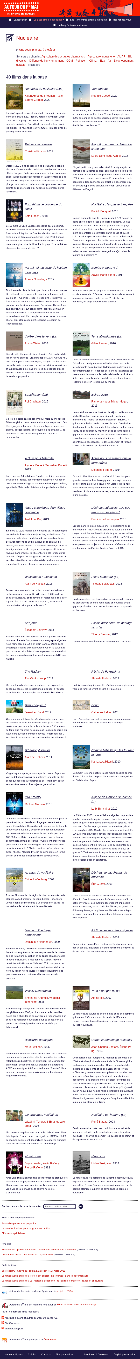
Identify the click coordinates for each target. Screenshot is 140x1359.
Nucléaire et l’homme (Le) (109, 1114)
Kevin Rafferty (51, 1163)
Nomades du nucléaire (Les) (44, 88)
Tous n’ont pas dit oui (105, 991)
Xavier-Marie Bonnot (103, 274)
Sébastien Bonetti (56, 465)
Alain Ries (97, 997)
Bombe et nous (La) (104, 267)
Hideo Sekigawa (101, 1163)
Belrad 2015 (99, 394)
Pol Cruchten (33, 401)
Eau (102, 60)
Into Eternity (33, 797)
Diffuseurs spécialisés (13, 1233)
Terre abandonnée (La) (107, 336)
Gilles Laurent (99, 343)
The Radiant (33, 671)
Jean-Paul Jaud (34, 712)
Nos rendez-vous (122, 19)
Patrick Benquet (101, 211)
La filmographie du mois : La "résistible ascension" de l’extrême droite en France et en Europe (52, 1280)
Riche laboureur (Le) (105, 576)
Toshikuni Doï (33, 519)
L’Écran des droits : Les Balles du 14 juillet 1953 (27, 1254)
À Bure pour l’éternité (39, 458)
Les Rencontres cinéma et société (88, 19)
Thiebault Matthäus (103, 583)
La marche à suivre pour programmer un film (26, 1228)
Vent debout (99, 88)
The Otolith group (35, 678)
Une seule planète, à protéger (37, 49)
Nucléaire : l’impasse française (112, 204)
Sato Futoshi (32, 215)
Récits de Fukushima (105, 671)
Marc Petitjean (33, 1046)
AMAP (121, 56)
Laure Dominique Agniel (106, 155)
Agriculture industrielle (101, 56)
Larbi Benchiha (100, 808)
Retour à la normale (38, 144)
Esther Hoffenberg (36, 879)
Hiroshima (98, 1156)
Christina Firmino (35, 151)
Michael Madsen (35, 804)
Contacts (46, 1354)
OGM (69, 60)
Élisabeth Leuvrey (35, 629)
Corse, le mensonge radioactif (111, 1040)
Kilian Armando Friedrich (40, 95)
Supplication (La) (36, 394)
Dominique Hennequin (105, 519)
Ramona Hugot (100, 401)
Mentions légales (13, 1354)
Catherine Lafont (101, 712)
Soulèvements (12, 1323)
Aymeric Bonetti (34, 465)
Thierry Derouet (100, 634)
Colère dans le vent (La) (41, 336)
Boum (95, 705)
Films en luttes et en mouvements (75, 1304)
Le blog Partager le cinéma (72, 25)
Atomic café (33, 1156)
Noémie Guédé (100, 95)
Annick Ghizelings (36, 279)
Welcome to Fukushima (41, 576)
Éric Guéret (98, 883)
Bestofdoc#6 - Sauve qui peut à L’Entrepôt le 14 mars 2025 (33, 1271)
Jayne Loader (33, 1163)
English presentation (125, 1354)
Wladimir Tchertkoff (36, 1121)
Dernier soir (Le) (14, 1328)
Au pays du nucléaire (39, 872)
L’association (20, 19)
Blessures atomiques (39, 1040)
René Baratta (99, 1121)
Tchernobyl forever (37, 750)
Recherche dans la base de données (21, 1206)
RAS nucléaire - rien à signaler (112, 930)
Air (109, 60)
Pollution (81, 60)
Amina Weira (32, 343)
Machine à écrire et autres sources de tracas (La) (31, 1318)
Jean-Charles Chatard (104, 1046)
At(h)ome (31, 623)
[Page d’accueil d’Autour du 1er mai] (21, 8)
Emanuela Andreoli (36, 997)
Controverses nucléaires (41, 1114)
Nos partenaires (64, 1354)
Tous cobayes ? (35, 705)
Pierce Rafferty (34, 1167)
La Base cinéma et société (47, 19)
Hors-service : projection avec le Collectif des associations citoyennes (39, 1249)
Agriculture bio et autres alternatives (63, 56)
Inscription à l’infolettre (96, 1354)
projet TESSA (64, 1291)
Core (49, 1339)
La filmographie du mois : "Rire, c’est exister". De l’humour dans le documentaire (45, 1276)
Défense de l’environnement (46, 60)
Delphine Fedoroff (102, 469)
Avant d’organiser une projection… (20, 1223)
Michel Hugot (119, 401)
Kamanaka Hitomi (102, 761)
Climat (93, 60)
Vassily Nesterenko (38, 991)
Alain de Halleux (35, 583)
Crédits (32, 1354)
